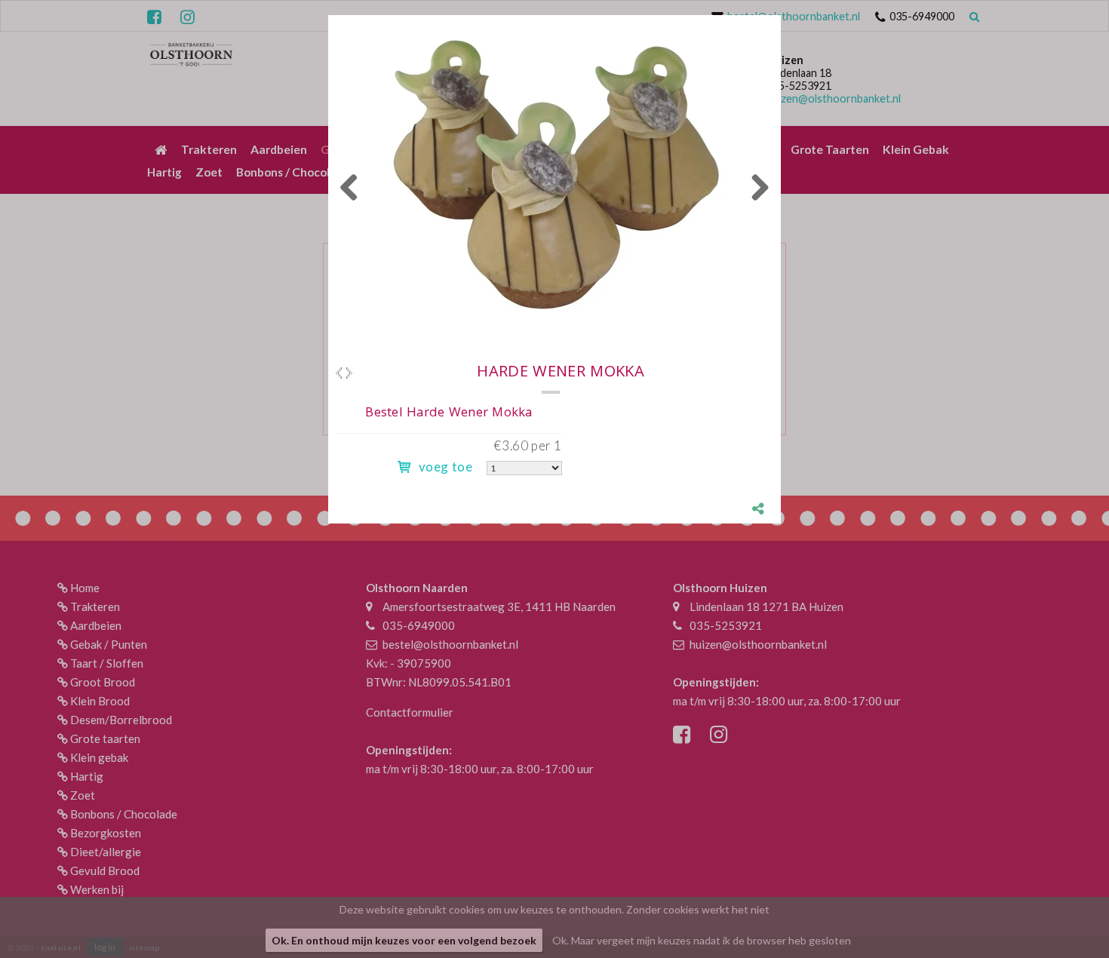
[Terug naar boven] (1060, 909)
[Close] (780, 15)
